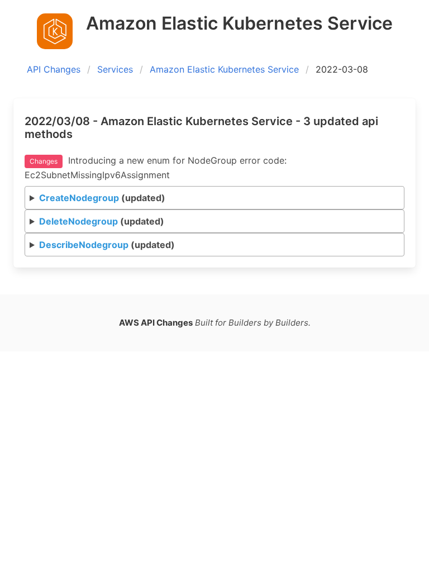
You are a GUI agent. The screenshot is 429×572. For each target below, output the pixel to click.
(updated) (102, 197)
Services (115, 69)
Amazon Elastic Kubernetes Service (224, 69)
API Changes (53, 69)
